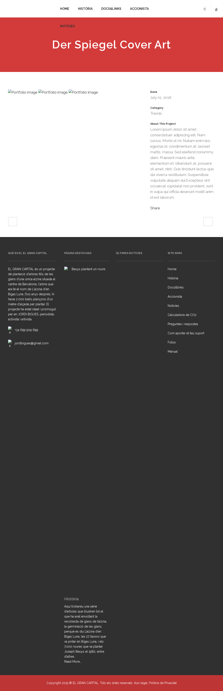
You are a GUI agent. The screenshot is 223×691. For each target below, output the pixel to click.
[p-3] (53, 94)
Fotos (172, 342)
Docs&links (176, 287)
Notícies (173, 305)
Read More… (72, 662)
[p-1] (83, 94)
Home (172, 269)
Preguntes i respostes (183, 324)
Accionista (175, 296)
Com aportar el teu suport (186, 333)
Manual (173, 351)
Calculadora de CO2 (182, 315)
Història (173, 278)
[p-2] (23, 94)
